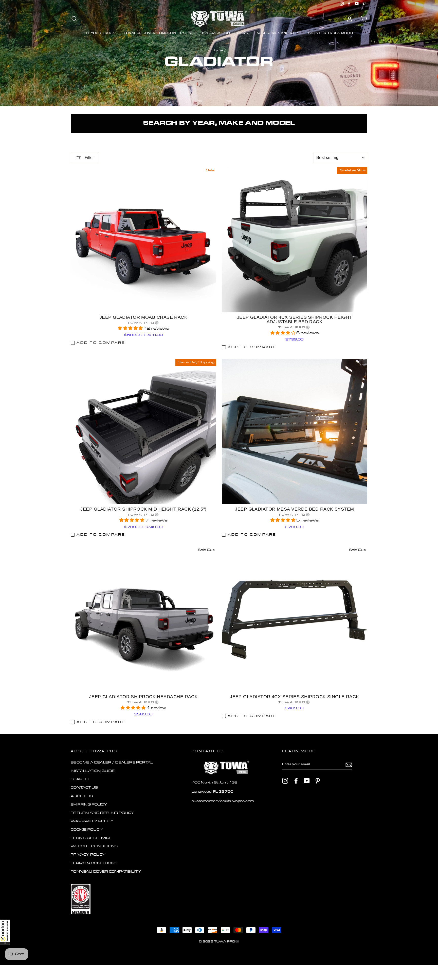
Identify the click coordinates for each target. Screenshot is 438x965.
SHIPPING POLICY (89, 804)
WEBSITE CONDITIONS (94, 846)
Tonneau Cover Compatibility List (158, 33)
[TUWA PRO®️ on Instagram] (285, 781)
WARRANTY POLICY (92, 821)
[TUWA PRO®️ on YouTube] (307, 781)
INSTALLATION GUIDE (93, 771)
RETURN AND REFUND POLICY (102, 813)
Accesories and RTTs (278, 33)
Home (217, 50)
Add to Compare (101, 342)
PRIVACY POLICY (88, 854)
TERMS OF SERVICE (91, 838)
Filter (89, 157)
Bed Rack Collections (225, 33)
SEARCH (79, 779)
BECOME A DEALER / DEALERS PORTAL (112, 762)
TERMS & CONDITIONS (94, 863)
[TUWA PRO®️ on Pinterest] (318, 781)
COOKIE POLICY (87, 829)
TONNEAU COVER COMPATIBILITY (106, 871)
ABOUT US (82, 796)
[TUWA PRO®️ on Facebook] (296, 781)
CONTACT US (84, 787)
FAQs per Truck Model (331, 33)
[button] (5, 932)
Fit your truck (99, 33)
